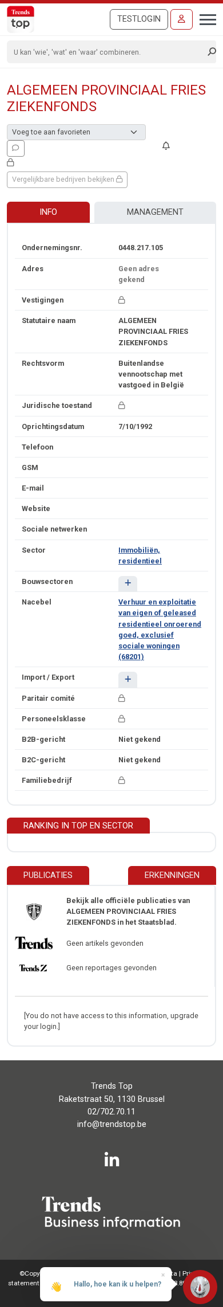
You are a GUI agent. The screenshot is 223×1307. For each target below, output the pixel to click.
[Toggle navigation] (204, 18)
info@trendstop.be (111, 1124)
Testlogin (139, 19)
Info (48, 212)
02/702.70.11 (111, 1112)
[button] (127, 583)
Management (155, 212)
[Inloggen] (181, 19)
